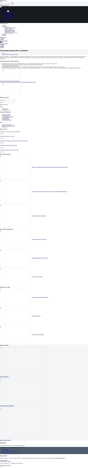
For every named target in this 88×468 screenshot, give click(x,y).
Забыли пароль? (5, 109)
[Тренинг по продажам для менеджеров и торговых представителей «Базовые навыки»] (15, 202)
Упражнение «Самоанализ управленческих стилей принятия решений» (14, 140)
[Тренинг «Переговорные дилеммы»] (15, 226)
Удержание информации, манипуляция (40, 257)
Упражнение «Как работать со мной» (7, 136)
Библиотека (4, 26)
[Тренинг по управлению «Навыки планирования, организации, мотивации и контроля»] (15, 178)
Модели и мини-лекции (10, 29)
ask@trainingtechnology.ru (60, 458)
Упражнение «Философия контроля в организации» (10, 131)
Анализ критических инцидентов (7, 405)
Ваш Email (2, 100)
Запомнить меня (4, 104)
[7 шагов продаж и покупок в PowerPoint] (15, 305)
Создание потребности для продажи (39, 239)
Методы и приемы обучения (12, 54)
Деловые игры (3, 37)
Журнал (4, 54)
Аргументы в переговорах (37, 276)
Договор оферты (5, 449)
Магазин (4, 34)
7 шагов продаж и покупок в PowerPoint (40, 297)
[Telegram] (2, 42)
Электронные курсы (9, 33)
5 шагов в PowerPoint (36, 315)
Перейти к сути (3, 0)
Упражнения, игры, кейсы (10, 27)
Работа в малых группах (5, 440)
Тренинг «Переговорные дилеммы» (39, 215)
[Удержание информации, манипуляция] (15, 266)
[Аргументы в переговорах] (15, 284)
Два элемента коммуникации (38, 334)
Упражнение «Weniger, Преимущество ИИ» (8, 145)
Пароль (1, 102)
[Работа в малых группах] (23, 437)
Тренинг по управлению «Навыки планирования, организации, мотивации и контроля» (50, 167)
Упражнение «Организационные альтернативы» (9, 149)
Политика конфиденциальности (9, 451)
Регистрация (5, 108)
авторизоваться (21, 445)
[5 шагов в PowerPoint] (15, 324)
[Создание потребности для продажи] (15, 247)
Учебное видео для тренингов (11, 31)
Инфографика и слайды (9, 30)
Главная (4, 25)
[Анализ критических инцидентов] (23, 403)
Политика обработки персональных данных (11, 453)
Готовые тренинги (8, 28)
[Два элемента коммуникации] (15, 342)
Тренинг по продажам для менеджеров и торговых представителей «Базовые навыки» (49, 191)
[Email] (0, 42)
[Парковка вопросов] (23, 374)
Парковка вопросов (4, 376)
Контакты (4, 35)
